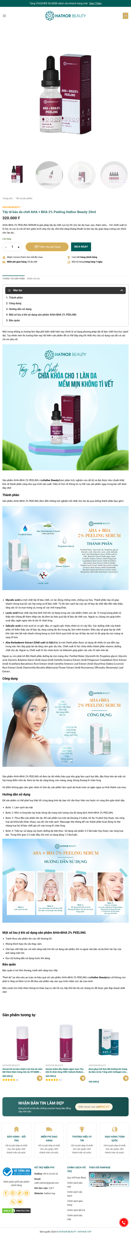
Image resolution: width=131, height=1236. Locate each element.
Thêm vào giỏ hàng (49, 246)
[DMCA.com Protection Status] (16, 1210)
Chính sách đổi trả (76, 1210)
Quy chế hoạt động (76, 1177)
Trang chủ (7, 198)
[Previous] (9, 94)
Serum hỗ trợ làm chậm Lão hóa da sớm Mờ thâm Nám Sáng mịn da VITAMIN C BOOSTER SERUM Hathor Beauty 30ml (22, 1070)
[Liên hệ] (123, 1222)
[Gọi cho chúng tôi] (13, 1202)
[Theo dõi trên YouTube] (20, 1202)
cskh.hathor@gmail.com (46, 1183)
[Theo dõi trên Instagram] (13, 1193)
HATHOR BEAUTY (11, 207)
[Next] (122, 94)
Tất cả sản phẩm (24, 198)
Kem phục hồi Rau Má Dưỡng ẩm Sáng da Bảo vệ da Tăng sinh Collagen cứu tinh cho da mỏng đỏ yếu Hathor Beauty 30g (109, 1070)
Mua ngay (81, 246)
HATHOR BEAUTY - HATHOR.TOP (75, 1231)
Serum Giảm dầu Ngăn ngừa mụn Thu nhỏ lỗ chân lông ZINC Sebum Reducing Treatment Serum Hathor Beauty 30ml (65, 1070)
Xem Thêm (95, 3)
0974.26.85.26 (50, 1173)
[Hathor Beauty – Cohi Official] (65, 16)
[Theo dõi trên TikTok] (19, 1193)
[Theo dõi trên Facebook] (6, 1193)
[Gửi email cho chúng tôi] (26, 1193)
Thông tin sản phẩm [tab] (13, 278)
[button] (4, 16)
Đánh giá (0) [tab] (33, 278)
